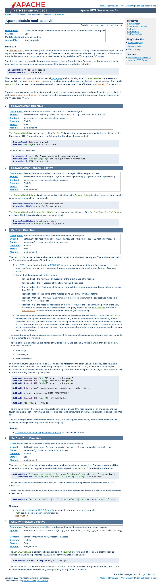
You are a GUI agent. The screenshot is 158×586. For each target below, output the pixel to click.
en (102, 25)
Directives (113, 6)
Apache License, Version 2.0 (35, 580)
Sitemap (139, 6)
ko (116, 25)
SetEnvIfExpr (133, 32)
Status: (9, 34)
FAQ (122, 6)
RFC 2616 (55, 265)
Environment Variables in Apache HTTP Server (38, 432)
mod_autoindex (32, 81)
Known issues (134, 46)
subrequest (56, 78)
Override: (15, 121)
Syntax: (14, 114)
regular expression (52, 335)
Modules (104, 6)
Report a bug (150, 6)
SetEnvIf (10, 84)
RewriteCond (98, 308)
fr (107, 25)
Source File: (11, 40)
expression (86, 465)
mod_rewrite (18, 95)
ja (111, 25)
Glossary (130, 6)
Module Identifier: (14, 37)
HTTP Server (20, 14)
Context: (14, 118)
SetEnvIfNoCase (113, 212)
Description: (11, 30)
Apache (8, 14)
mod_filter (21, 516)
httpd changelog (135, 42)
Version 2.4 (49, 14)
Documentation (35, 14)
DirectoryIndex (92, 78)
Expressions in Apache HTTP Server (33, 510)
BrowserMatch (82, 195)
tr (121, 25)
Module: (14, 127)
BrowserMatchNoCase (137, 26)
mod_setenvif (16, 50)
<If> (17, 513)
